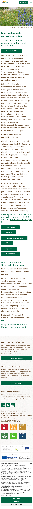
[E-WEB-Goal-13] (5, 436)
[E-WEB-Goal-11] (14, 427)
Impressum (4, 411)
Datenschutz (10, 254)
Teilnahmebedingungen (14, 238)
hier (2, 320)
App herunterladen (16, 358)
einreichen (19, 326)
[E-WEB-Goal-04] (5, 427)
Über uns (12, 411)
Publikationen (22, 411)
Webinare (9, 249)
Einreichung (10, 227)
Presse (3, 413)
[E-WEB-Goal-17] (23, 436)
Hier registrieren (16, 383)
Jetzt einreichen (11, 51)
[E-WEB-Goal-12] (23, 427)
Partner (20, 413)
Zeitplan (9, 232)
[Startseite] (4, 2)
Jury (7, 243)
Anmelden (23, 2)
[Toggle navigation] (31, 2)
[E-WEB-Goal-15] (14, 436)
